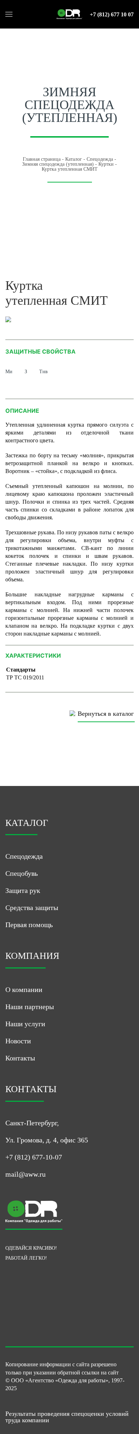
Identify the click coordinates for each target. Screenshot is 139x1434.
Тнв (43, 371)
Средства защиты (31, 907)
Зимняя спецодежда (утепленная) (58, 164)
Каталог (73, 159)
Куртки (106, 164)
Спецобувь (21, 873)
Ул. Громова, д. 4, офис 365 (46, 1140)
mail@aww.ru (25, 1174)
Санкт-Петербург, (32, 1123)
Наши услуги (25, 1024)
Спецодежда (100, 159)
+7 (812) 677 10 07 (112, 14)
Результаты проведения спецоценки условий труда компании (67, 1416)
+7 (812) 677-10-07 (33, 1157)
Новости (18, 1041)
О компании (23, 989)
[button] (8, 14)
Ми (8, 371)
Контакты (20, 1058)
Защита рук (22, 890)
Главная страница (42, 159)
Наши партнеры (29, 1007)
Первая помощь (29, 925)
